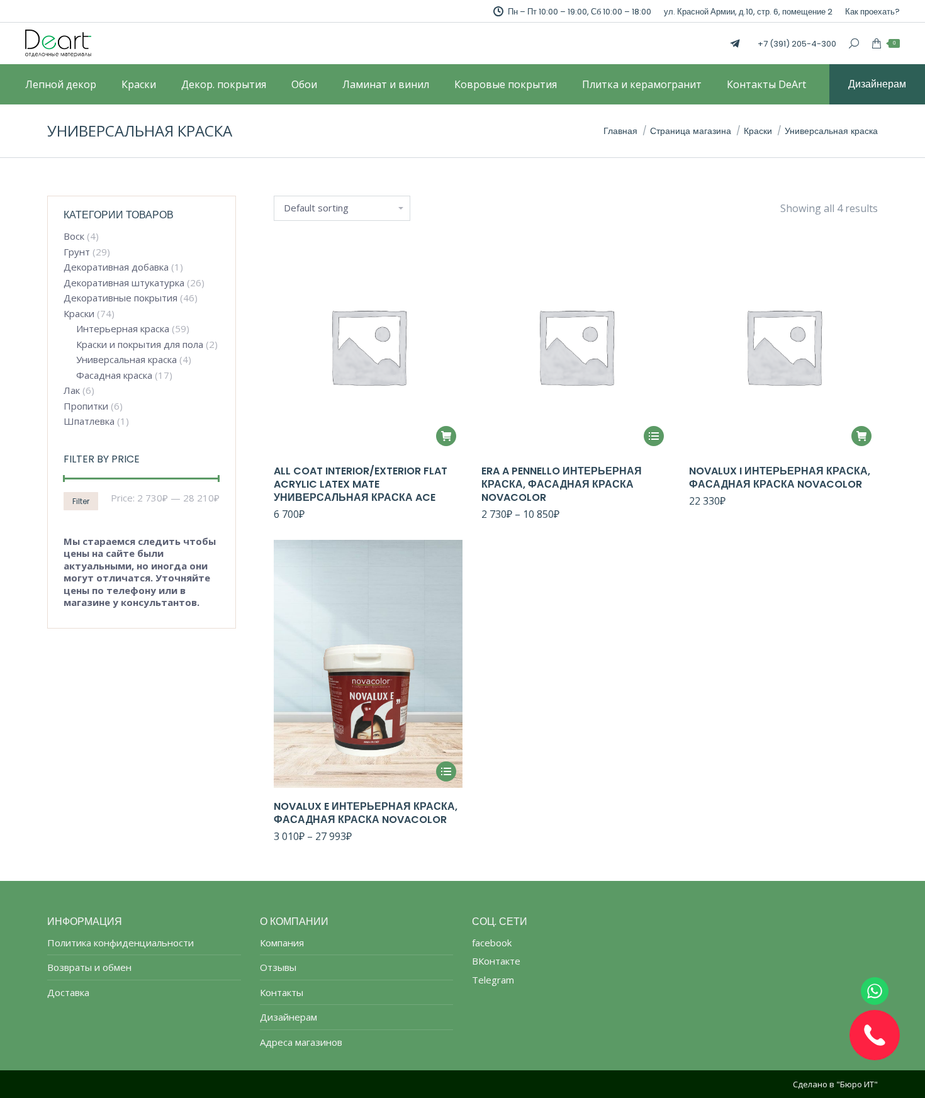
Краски (79, 314)
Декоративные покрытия (120, 298)
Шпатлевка (89, 421)
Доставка (68, 993)
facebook (492, 942)
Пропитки (86, 406)
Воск (74, 236)
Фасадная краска (114, 375)
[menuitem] (872, 12)
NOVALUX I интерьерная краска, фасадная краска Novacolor (779, 477)
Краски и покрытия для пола (139, 344)
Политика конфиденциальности (120, 943)
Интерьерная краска (122, 329)
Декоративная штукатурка (124, 283)
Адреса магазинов (301, 1042)
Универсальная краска (126, 360)
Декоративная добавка (116, 267)
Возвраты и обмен (89, 967)
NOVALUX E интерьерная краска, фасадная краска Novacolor (365, 813)
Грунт (77, 252)
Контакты (281, 993)
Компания (282, 943)
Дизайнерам (288, 1017)
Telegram (493, 979)
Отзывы (278, 967)
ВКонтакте (496, 961)
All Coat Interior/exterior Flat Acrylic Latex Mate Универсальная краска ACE (360, 484)
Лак (72, 390)
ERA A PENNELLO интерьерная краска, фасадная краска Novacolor (561, 484)
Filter (80, 501)
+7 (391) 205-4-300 (797, 43)
